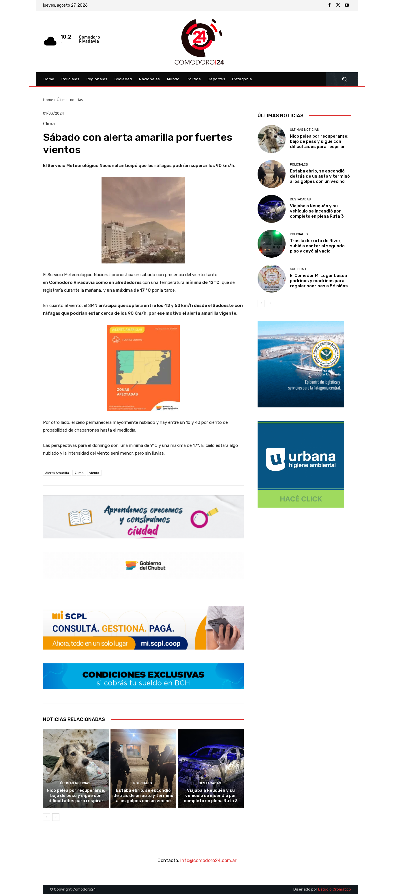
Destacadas (210, 783)
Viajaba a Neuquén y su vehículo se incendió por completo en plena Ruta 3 (211, 795)
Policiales (142, 783)
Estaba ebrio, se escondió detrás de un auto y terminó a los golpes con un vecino (143, 795)
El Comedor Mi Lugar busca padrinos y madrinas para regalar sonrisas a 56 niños (319, 280)
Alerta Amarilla (57, 472)
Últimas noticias (70, 99)
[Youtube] (346, 5)
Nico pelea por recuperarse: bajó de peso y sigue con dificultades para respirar (76, 795)
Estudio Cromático (334, 889)
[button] (344, 79)
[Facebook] (329, 5)
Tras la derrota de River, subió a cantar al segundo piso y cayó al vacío (317, 246)
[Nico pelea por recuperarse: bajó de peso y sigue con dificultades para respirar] (76, 768)
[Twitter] (338, 5)
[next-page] (55, 817)
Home (48, 99)
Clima (79, 472)
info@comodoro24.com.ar (208, 860)
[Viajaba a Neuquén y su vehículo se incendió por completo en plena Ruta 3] (211, 768)
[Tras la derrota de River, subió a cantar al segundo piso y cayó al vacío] (272, 244)
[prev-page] (46, 817)
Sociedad (298, 269)
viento (94, 472)
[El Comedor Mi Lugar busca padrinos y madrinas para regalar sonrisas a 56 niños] (272, 279)
